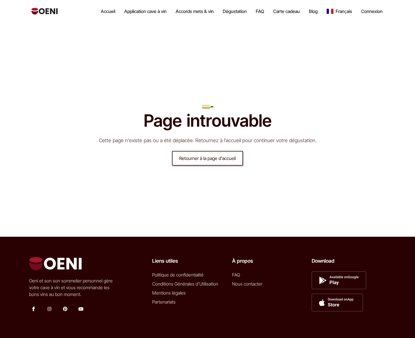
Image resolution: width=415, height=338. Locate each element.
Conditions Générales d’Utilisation (185, 284)
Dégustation (235, 11)
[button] (339, 11)
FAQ (260, 11)
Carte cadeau (286, 11)
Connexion (372, 11)
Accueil (108, 11)
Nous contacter (247, 284)
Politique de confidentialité (178, 275)
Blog (313, 11)
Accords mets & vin (195, 11)
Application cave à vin (145, 11)
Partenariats (164, 302)
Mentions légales (169, 293)
